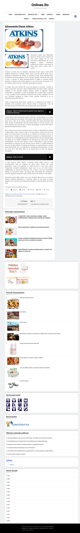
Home (10, 14)
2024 (8, 482)
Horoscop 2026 (32, 14)
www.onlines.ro (50, 526)
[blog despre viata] (17, 427)
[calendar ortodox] (18, 284)
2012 (8, 511)
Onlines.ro (40, 5)
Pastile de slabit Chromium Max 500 (29, 343)
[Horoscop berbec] (8, 402)
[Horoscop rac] (26, 402)
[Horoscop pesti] (26, 410)
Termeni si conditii (33, 528)
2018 (8, 501)
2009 (8, 521)
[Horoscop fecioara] (14, 406)
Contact (51, 18)
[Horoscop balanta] (20, 406)
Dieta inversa (23, 322)
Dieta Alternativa (24, 381)
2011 (8, 514)
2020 (8, 495)
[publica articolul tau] (18, 274)
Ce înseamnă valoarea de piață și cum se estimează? (21, 447)
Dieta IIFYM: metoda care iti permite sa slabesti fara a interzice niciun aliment (40, 333)
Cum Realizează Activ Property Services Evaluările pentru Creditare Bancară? (27, 441)
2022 (8, 488)
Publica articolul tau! (39, 18)
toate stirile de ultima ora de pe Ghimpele (22, 194)
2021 (8, 492)
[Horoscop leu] (8, 406)
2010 (8, 517)
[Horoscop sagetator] (8, 410)
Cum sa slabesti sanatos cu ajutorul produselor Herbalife (35, 367)
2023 (8, 485)
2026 (8, 475)
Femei (42, 14)
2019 (8, 498)
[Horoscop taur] (14, 402)
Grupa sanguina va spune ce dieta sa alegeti (31, 357)
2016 (8, 508)
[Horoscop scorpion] (26, 406)
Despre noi (24, 528)
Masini (58, 14)
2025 (8, 479)
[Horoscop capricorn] (14, 410)
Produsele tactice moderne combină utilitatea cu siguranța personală (25, 444)
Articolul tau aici (43, 528)
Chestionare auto (20, 14)
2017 (8, 504)
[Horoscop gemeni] (20, 402)
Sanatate (49, 14)
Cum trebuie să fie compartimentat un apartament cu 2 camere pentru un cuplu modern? (30, 451)
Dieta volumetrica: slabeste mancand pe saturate (33, 227)
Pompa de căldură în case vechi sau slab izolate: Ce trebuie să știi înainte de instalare (29, 438)
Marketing (66, 14)
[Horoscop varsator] (20, 410)
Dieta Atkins (23, 312)
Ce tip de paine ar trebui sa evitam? (16, 454)
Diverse (26, 18)
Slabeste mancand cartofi (26, 297)
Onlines (9, 460)
